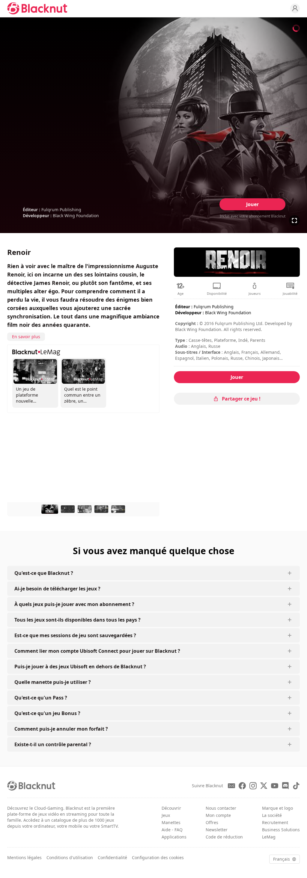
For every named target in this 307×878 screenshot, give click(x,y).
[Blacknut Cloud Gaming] (37, 8)
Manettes (171, 822)
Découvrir (171, 808)
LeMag (269, 837)
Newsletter (217, 829)
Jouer (252, 204)
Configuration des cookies (158, 857)
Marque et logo (277, 808)
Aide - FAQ (172, 829)
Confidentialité (112, 857)
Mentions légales (24, 857)
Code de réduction (224, 837)
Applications (174, 837)
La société (272, 815)
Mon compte (218, 815)
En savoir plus (26, 336)
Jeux (166, 815)
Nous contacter (221, 808)
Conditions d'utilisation (69, 857)
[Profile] (295, 8)
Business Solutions (281, 829)
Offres (212, 822)
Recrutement (275, 822)
